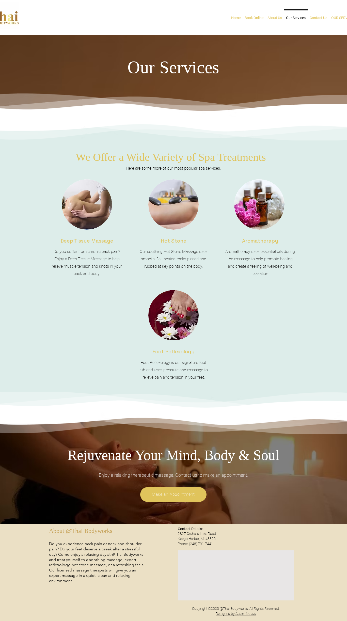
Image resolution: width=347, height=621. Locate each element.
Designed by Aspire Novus (236, 614)
